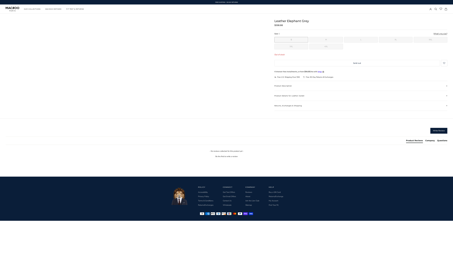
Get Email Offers (229, 196)
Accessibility (203, 192)
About (247, 196)
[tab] (414, 141)
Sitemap (248, 205)
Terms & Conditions (205, 201)
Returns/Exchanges (205, 205)
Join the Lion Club (252, 201)
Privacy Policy (203, 196)
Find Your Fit (273, 205)
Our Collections (32, 9)
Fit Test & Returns (75, 9)
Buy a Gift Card (275, 192)
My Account (273, 201)
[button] (444, 63)
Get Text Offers (229, 192)
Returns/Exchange (276, 196)
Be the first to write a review (226, 156)
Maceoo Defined (53, 9)
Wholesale (227, 205)
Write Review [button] (439, 130)
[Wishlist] (441, 9)
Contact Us (227, 201)
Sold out (357, 63)
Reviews (248, 192)
